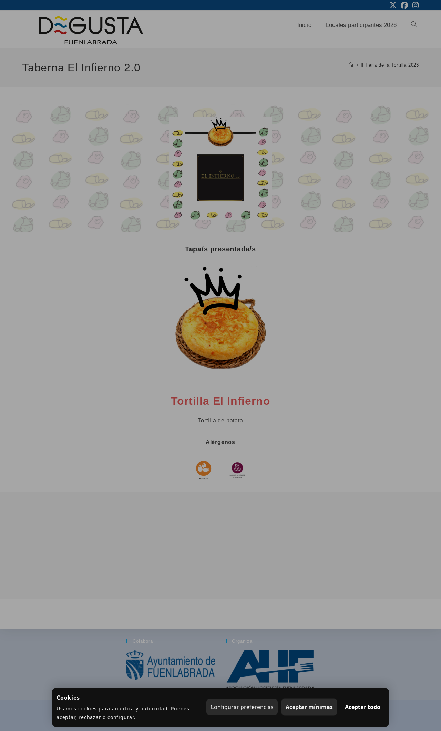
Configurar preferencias (242, 707)
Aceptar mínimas (309, 707)
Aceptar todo (362, 707)
